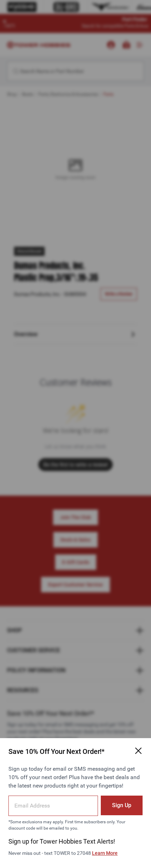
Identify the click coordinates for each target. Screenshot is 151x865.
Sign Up (121, 805)
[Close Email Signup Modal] (138, 751)
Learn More (105, 853)
